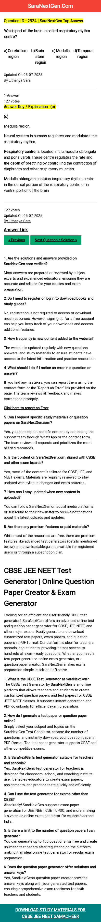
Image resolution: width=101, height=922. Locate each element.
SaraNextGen (61, 684)
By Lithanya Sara (17, 80)
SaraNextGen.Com (50, 6)
